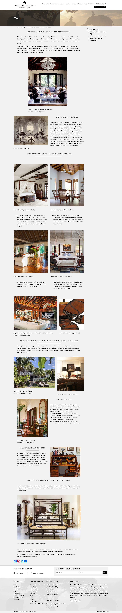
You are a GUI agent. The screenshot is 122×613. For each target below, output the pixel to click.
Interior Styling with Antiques (98, 32)
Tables (31, 597)
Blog (85, 4)
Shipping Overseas (18, 597)
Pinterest (34, 556)
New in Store (33, 584)
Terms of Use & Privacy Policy (101, 611)
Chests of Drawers (34, 591)
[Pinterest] (79, 600)
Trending (92, 40)
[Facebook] (72, 600)
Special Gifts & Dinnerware (36, 603)
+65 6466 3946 (20, 573)
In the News (17, 593)
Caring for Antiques (19, 595)
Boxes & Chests (34, 587)
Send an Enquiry (38, 573)
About (67, 4)
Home (43, 4)
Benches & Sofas (34, 589)
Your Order (16, 599)
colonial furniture (50, 549)
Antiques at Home (77, 4)
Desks (31, 595)
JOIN (104, 572)
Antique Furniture (95, 38)
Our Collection (59, 4)
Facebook (20, 556)
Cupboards (32, 593)
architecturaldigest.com (38, 111)
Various (32, 599)
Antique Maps (33, 601)
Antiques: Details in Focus (97, 36)
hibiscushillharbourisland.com (25, 393)
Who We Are (50, 4)
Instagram (26, 556)
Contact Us (91, 4)
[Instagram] (76, 600)
